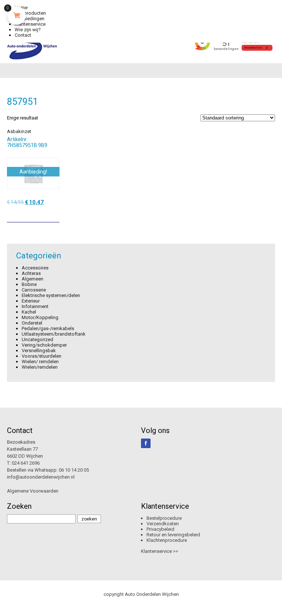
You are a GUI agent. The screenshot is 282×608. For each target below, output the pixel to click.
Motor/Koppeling (40, 317)
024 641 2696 (26, 463)
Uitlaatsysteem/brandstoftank (54, 334)
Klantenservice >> (159, 551)
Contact (23, 35)
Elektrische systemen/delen (51, 295)
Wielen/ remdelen (40, 361)
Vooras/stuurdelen (41, 356)
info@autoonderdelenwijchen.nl (41, 477)
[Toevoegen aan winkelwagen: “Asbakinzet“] (54, 214)
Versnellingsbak (39, 350)
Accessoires (35, 268)
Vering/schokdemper (44, 345)
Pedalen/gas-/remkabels (48, 328)
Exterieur (31, 301)
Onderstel (32, 323)
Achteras (31, 273)
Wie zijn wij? (28, 29)
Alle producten (30, 13)
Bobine (29, 284)
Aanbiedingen (29, 18)
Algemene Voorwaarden (32, 491)
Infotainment (35, 306)
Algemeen (32, 279)
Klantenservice (30, 24)
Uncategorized (37, 339)
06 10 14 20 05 (74, 470)
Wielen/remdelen (40, 367)
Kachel (29, 312)
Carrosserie (34, 290)
